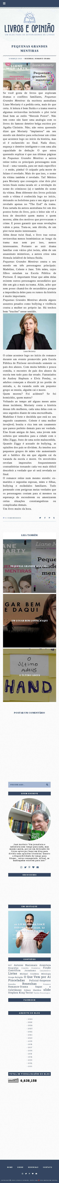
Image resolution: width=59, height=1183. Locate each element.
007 (10, 965)
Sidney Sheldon (32, 990)
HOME (10, 1167)
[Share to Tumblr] (54, 518)
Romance (47, 984)
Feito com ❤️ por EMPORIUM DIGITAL (44, 1180)
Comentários (13, 518)
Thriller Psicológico (42, 993)
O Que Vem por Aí (37, 977)
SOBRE (20, 1167)
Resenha (12, 984)
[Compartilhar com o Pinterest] (49, 518)
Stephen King (16, 992)
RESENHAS (33, 1167)
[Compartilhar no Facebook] (45, 518)
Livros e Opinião (22, 1180)
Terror (29, 992)
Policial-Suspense (40, 980)
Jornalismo (30, 970)
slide (47, 990)
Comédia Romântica (30, 968)
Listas (12, 973)
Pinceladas (16, 980)
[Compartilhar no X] (40, 518)
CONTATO (47, 1167)
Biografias (13, 968)
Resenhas (29, 59)
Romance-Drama (42, 59)
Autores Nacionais (25, 965)
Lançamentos (45, 971)
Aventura (45, 965)
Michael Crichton (29, 974)
